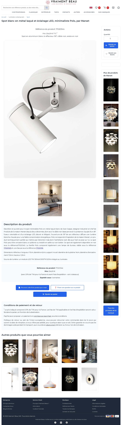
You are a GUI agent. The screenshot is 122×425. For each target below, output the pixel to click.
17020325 (7, 248)
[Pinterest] (67, 422)
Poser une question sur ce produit (67, 287)
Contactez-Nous (8, 406)
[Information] (118, 8)
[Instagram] (61, 422)
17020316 (39, 248)
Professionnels (67, 403)
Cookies (94, 411)
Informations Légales (98, 403)
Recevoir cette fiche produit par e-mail (32, 287)
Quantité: (107, 34)
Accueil (4, 17)
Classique (33, 12)
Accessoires (89, 12)
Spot (28, 17)
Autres (77, 12)
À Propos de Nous (8, 403)
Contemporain (18, 12)
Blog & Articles (7, 409)
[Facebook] (55, 422)
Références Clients (68, 406)
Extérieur (45, 12)
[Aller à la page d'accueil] (61, 3)
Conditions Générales (99, 406)
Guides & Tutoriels (38, 409)
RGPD (94, 409)
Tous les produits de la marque (111, 310)
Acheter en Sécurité (69, 411)
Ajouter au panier (51, 294)
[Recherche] (46, 8)
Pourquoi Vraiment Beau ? (41, 403)
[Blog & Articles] (113, 8)
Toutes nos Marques (69, 409)
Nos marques (104, 12)
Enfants (66, 12)
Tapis (56, 12)
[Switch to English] (91, 8)
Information (36, 406)
